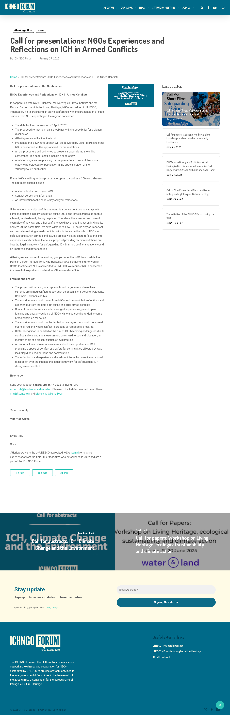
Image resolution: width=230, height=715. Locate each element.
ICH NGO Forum (23, 58)
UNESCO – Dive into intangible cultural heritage (177, 651)
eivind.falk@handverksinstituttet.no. (31, 389)
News (41, 30)
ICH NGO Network (162, 657)
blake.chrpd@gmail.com (49, 393)
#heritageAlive (23, 30)
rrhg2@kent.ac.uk (20, 393)
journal (75, 452)
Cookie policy (59, 709)
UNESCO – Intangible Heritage (168, 645)
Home (13, 77)
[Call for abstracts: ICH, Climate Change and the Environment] (57, 541)
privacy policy (51, 607)
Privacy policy (44, 709)
